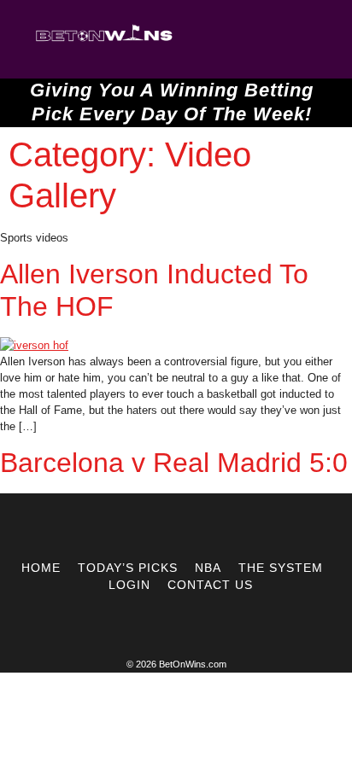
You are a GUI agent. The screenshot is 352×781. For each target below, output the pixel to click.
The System (280, 567)
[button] (238, 39)
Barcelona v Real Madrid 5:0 (174, 462)
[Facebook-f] (191, 527)
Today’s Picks (128, 567)
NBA (208, 567)
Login (129, 585)
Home (41, 567)
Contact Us (210, 585)
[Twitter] (160, 527)
